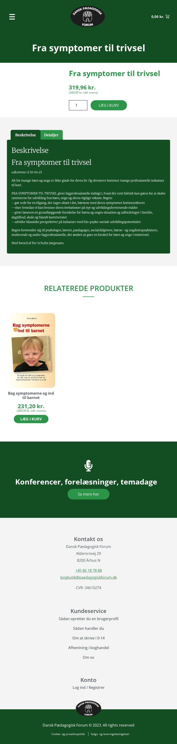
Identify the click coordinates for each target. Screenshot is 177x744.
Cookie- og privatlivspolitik (68, 734)
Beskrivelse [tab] (25, 135)
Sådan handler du (88, 628)
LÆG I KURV (109, 105)
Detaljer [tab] (51, 135)
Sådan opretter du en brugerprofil (88, 618)
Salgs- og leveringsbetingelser (110, 734)
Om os (88, 657)
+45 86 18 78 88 (88, 570)
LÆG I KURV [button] (31, 419)
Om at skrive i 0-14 (88, 638)
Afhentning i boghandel (88, 647)
